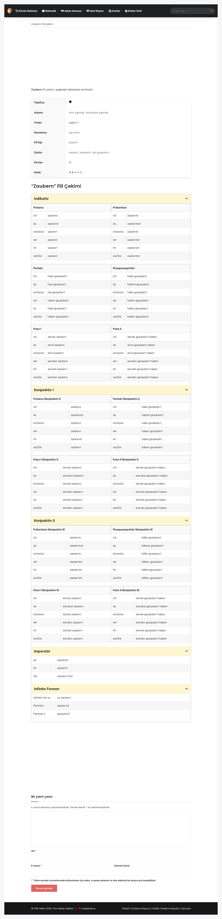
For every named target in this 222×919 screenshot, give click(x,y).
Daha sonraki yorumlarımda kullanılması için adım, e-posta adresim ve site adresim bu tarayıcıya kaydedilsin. (95, 880)
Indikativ (41, 199)
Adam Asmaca (73, 10)
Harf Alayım (96, 10)
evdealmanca (88, 908)
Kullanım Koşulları (170, 908)
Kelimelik (50, 10)
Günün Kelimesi (27, 10)
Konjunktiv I (44, 390)
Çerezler (186, 908)
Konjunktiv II (44, 521)
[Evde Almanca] (10, 11)
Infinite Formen (46, 689)
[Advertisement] (111, 58)
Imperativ (42, 651)
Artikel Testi (134, 10)
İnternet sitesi (122, 865)
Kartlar (116, 10)
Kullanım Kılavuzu (141, 908)
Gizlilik (156, 908)
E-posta (36, 865)
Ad (33, 851)
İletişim (126, 908)
